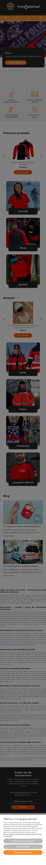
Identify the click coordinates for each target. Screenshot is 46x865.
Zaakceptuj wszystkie (23, 852)
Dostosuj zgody (23, 847)
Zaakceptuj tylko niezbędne (23, 841)
